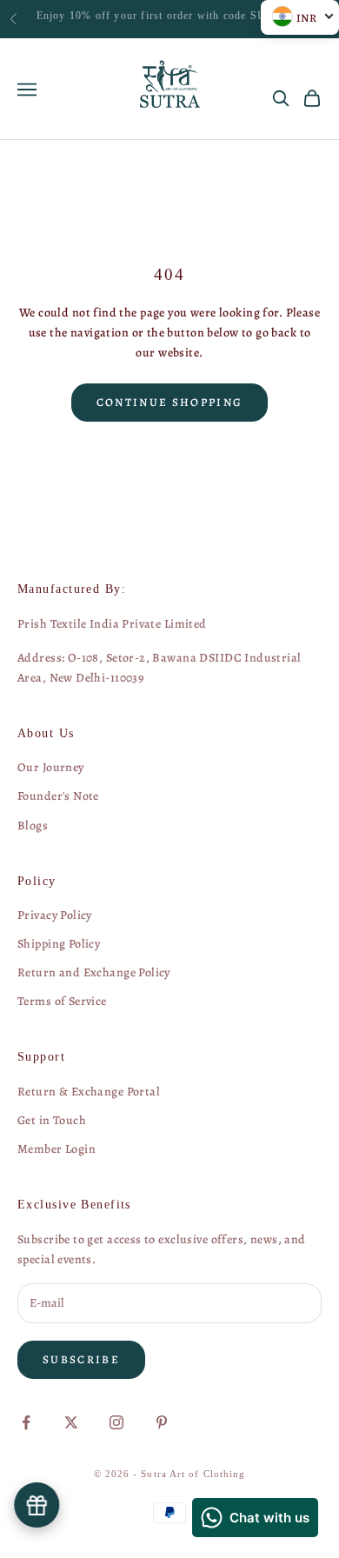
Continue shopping (169, 402)
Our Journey (50, 767)
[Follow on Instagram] (116, 1422)
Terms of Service (62, 1001)
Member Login (56, 1149)
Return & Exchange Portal (88, 1091)
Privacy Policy (54, 915)
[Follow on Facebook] (26, 1422)
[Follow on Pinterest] (161, 1422)
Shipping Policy (58, 943)
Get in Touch (51, 1120)
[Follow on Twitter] (71, 1422)
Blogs (32, 825)
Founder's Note (58, 796)
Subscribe (81, 1359)
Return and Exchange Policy (93, 972)
